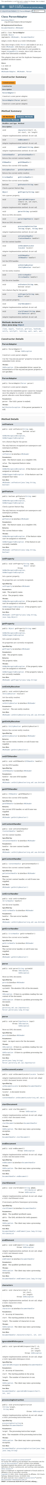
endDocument (23, 140)
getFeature (22, 184)
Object (11, 35)
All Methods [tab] (8, 117)
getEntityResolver (25, 170)
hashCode (37, 329)
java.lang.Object (7, 20)
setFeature (22, 284)
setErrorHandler (24, 275)
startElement (23, 311)
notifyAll (13, 331)
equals (11, 329)
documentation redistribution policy (13, 1479)
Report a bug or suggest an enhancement (15, 1460)
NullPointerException (11, 407)
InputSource (28, 219)
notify (5, 331)
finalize (19, 329)
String (30, 147)
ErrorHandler (7, 177)
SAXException (26, 351)
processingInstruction (27, 226)
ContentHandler (8, 155)
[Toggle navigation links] (3, 6)
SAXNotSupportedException (13, 438)
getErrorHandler (24, 177)
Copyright (4, 1474)
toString (22, 331)
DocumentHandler (8, 28)
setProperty (23, 294)
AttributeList (24, 313)
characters (22, 130)
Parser (17, 100)
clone (4, 329)
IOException (23, 971)
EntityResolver (8, 170)
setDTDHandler (24, 255)
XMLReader (20, 28)
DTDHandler (6, 162)
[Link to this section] (28, 77)
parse (20, 211)
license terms (23, 3)
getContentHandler (25, 155)
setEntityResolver (25, 265)
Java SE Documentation (9, 1463)
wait (30, 331)
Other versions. (6, 1469)
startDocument (24, 304)
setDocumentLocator (26, 246)
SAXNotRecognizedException (13, 436)
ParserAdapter (25, 11)
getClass (28, 329)
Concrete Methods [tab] (11, 120)
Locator (22, 248)
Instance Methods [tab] (25, 117)
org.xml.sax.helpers (9, 11)
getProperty (23, 192)
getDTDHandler (24, 162)
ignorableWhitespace (26, 199)
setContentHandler (25, 236)
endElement (22, 147)
